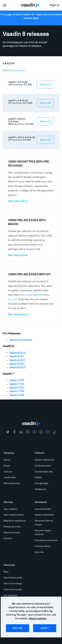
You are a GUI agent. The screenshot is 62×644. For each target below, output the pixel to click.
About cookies (37, 618)
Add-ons (39, 552)
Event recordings (13, 583)
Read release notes (14, 70)
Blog (6, 572)
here (36, 18)
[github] (27, 432)
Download (45, 84)
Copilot (38, 477)
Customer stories (13, 589)
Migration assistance (15, 521)
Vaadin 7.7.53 (16, 380)
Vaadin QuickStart (44, 515)
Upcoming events (13, 578)
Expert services (12, 532)
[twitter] (7, 432)
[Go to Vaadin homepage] (30, 5)
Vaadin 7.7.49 (16, 395)
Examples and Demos (46, 540)
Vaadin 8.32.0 (17, 352)
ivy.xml (12, 299)
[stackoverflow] (54, 432)
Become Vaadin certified (43, 532)
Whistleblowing (12, 483)
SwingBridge (41, 483)
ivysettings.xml (33, 294)
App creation (10, 509)
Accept (45, 628)
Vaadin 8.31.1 (16, 356)
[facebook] (14, 432)
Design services (12, 527)
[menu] (5, 5)
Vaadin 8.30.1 (17, 363)
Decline (17, 628)
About (7, 460)
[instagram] (41, 432)
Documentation (43, 509)
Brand (7, 466)
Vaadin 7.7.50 (16, 391)
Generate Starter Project (44, 523)
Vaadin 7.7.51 (16, 387)
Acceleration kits (44, 472)
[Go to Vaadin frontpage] (31, 424)
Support (8, 538)
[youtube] (34, 432)
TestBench (40, 489)
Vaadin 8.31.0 (17, 360)
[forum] (47, 432)
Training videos (42, 546)
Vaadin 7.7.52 (16, 384)
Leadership (10, 477)
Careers (8, 472)
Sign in (54, 5)
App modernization (14, 515)
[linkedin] (21, 432)
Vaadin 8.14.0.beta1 (20, 340)
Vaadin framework (44, 460)
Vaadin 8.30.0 (17, 367)
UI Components (43, 466)
